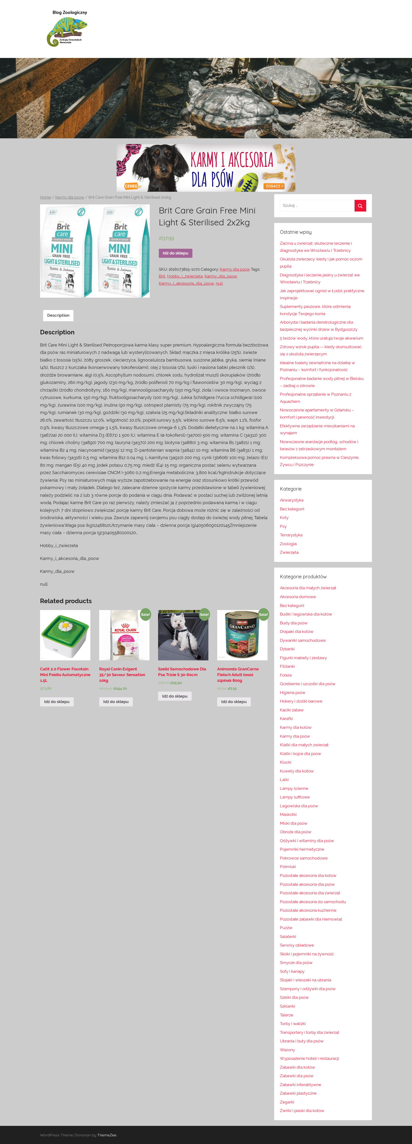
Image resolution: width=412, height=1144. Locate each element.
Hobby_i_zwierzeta (185, 276)
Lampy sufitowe (295, 797)
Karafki (286, 718)
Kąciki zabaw (292, 710)
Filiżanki (287, 666)
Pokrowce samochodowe (304, 858)
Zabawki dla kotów (297, 1067)
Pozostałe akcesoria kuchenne (308, 910)
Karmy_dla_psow (221, 276)
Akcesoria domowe (298, 596)
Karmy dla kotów (296, 727)
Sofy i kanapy (292, 971)
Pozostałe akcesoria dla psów (307, 884)
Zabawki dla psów (297, 1075)
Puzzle (286, 927)
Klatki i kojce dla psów (300, 753)
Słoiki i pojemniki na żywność (307, 954)
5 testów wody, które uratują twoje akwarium (321, 338)
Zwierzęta (289, 552)
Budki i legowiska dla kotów (306, 614)
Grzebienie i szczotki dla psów (307, 683)
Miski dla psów (293, 823)
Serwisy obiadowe (297, 945)
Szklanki (287, 1006)
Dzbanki (287, 649)
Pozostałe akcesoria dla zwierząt (310, 892)
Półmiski (288, 866)
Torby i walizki (293, 1023)
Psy (283, 526)
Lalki (284, 779)
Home (45, 197)
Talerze (286, 1015)
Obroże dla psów (295, 831)
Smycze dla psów (296, 962)
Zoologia (288, 543)
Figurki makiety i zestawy (303, 657)
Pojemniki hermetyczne (302, 849)
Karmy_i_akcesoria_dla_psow (186, 283)
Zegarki (287, 1102)
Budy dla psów (294, 623)
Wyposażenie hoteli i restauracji (309, 1058)
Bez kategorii (292, 509)
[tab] (58, 315)
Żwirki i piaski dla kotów (302, 1110)
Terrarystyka (291, 535)
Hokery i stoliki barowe (301, 701)
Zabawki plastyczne (298, 1093)
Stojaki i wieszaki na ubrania (305, 980)
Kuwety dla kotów (297, 771)
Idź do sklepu (175, 253)
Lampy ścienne (294, 788)
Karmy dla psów (69, 197)
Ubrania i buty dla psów (302, 1041)
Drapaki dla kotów (297, 631)
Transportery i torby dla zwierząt (309, 1032)
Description (58, 315)
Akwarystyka (292, 500)
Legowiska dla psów (299, 805)
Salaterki (288, 936)
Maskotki (288, 814)
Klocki (285, 762)
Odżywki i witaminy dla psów (307, 840)
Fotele (286, 675)
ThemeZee (106, 1135)
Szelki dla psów (294, 997)
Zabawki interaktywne (300, 1084)
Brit (162, 276)
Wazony (287, 1049)
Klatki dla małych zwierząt (304, 744)
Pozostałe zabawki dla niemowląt (311, 919)
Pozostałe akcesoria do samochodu (313, 901)
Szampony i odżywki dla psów (308, 988)
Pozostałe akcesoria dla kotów (308, 875)
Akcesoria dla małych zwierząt (308, 587)
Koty (284, 517)
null (219, 283)
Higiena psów (292, 692)
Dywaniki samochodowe (303, 640)
